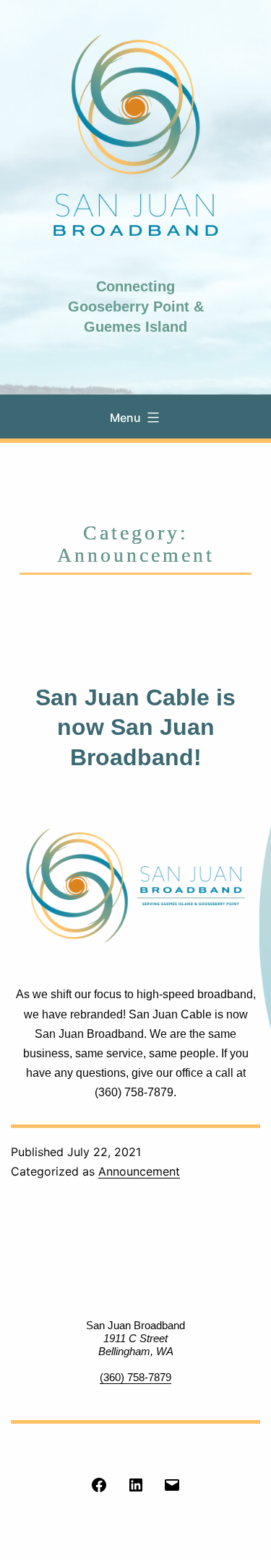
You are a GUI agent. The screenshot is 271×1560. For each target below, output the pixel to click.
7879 (159, 1377)
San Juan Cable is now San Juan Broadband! (135, 727)
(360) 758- (124, 1377)
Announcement (139, 1171)
